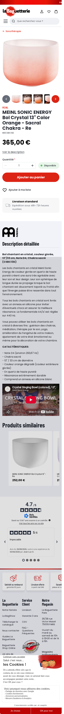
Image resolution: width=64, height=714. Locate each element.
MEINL (5, 107)
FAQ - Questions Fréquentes (28, 630)
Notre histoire (9, 610)
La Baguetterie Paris (50, 611)
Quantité (8, 159)
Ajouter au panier (31, 177)
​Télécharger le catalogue (10, 623)
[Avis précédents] (5, 542)
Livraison (26, 610)
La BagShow (8, 615)
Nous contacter (10, 630)
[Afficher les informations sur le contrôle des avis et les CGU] (49, 520)
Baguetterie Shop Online (8, 647)
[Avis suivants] (57, 542)
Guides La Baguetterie (8, 638)
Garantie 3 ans (30, 615)
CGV (24, 621)
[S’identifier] (42, 11)
